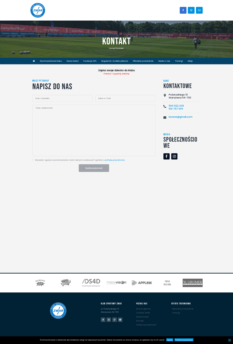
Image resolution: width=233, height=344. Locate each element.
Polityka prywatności (184, 340)
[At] (120, 319)
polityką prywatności (115, 160)
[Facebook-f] (103, 319)
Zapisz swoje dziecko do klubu (116, 70)
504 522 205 (176, 105)
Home (112, 48)
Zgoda (169, 340)
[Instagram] (109, 319)
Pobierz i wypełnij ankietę (116, 73)
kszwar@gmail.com (180, 116)
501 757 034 (176, 108)
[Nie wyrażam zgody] (229, 340)
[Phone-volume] (114, 319)
